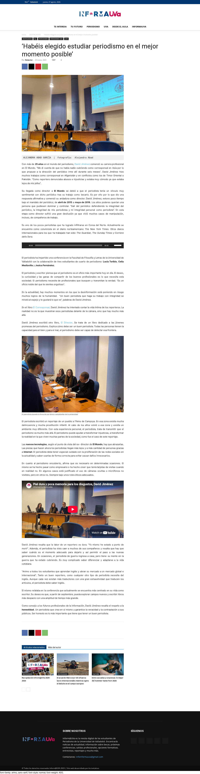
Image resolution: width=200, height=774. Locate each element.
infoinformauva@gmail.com (89, 756)
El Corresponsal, (41, 307)
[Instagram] (161, 2)
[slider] (118, 245)
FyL (35, 39)
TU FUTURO (77, 26)
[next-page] (28, 689)
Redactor (29, 60)
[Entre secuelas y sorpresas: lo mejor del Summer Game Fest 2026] (108, 664)
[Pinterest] (38, 66)
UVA (106, 26)
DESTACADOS (35, 34)
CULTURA (96, 674)
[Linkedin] (166, 2)
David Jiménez (82, 164)
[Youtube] (176, 2)
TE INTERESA (60, 26)
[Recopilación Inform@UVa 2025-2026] (38, 664)
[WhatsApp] (45, 66)
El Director (66, 322)
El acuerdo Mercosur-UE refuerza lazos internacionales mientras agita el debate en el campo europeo (73, 681)
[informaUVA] (100, 14)
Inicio (24, 34)
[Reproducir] (25, 245)
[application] (73, 245)
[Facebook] (156, 2)
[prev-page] (23, 689)
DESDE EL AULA (120, 26)
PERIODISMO (93, 26)
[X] (171, 2)
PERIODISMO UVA (56, 39)
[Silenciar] (111, 245)
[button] (174, 26)
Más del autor (54, 647)
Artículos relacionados (34, 647)
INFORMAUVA (139, 26)
